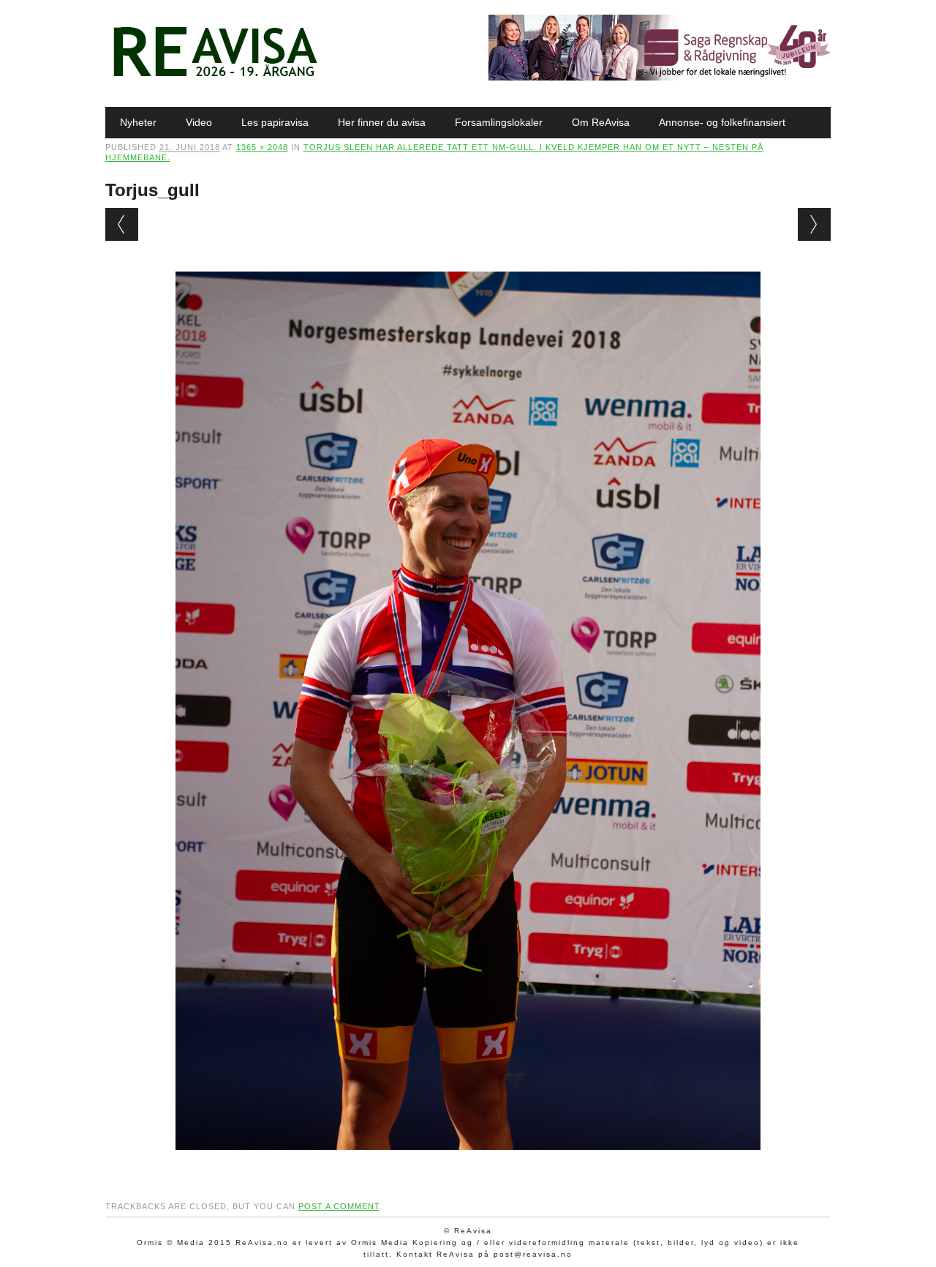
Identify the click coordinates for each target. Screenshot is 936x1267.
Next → (814, 224)
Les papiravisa (275, 122)
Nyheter (138, 122)
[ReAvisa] (215, 77)
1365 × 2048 (262, 147)
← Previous (121, 224)
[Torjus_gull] (468, 1164)
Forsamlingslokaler (499, 122)
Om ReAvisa (601, 122)
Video (199, 122)
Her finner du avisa (382, 122)
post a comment (339, 1206)
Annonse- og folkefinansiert (722, 122)
